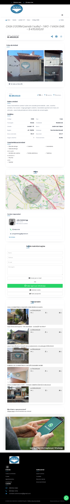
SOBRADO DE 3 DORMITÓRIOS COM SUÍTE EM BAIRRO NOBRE (25, 365)
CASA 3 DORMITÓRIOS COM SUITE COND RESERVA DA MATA (25, 307)
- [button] (8, 180)
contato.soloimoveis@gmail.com (20, 493)
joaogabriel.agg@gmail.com (20, 233)
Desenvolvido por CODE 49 (57, 501)
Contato (38, 476)
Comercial (9, 482)
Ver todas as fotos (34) (16, 84)
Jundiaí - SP (21, 20)
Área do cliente (40, 479)
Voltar (62, 20)
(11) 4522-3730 (16, 229)
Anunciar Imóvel (41, 482)
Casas (7, 476)
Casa (28, 20)
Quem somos (40, 473)
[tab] (12, 45)
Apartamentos (10, 479)
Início (8, 20)
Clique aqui (11, 411)
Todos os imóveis (10, 473)
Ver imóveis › (12, 237)
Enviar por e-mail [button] (35, 278)
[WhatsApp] (7, 467)
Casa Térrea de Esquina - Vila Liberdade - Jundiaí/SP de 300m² (26, 326)
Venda (14, 20)
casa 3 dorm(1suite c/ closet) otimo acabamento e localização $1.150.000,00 (30, 346)
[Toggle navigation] (62, 15)
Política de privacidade (33, 501)
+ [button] (8, 177)
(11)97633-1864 (13, 488)
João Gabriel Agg (22, 220)
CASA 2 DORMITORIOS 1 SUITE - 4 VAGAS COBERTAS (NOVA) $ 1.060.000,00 (29, 385)
